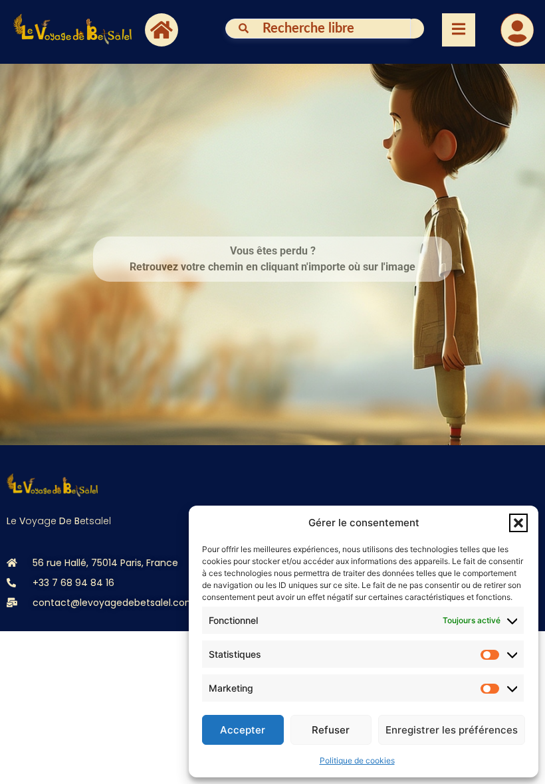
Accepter (242, 730)
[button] (518, 523)
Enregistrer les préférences (451, 730)
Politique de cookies (357, 760)
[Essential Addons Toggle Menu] (458, 30)
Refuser (331, 730)
